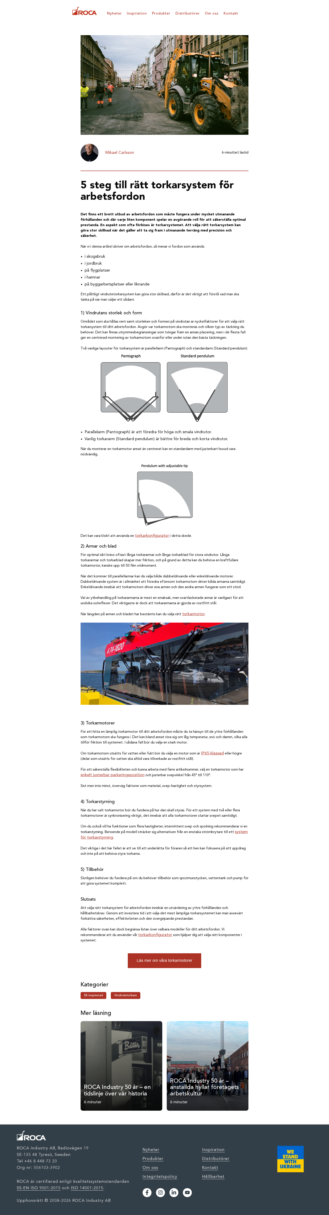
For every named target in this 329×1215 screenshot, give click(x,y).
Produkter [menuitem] (161, 13)
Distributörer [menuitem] (187, 13)
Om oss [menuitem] (211, 13)
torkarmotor (193, 614)
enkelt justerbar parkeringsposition (113, 775)
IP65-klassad (212, 753)
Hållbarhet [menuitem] (213, 1176)
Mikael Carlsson (119, 153)
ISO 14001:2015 (87, 1187)
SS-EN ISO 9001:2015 (39, 1187)
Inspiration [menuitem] (137, 13)
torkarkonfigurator (152, 536)
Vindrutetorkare (125, 995)
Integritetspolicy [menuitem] (160, 1176)
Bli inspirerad (93, 995)
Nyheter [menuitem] (114, 13)
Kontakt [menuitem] (231, 13)
